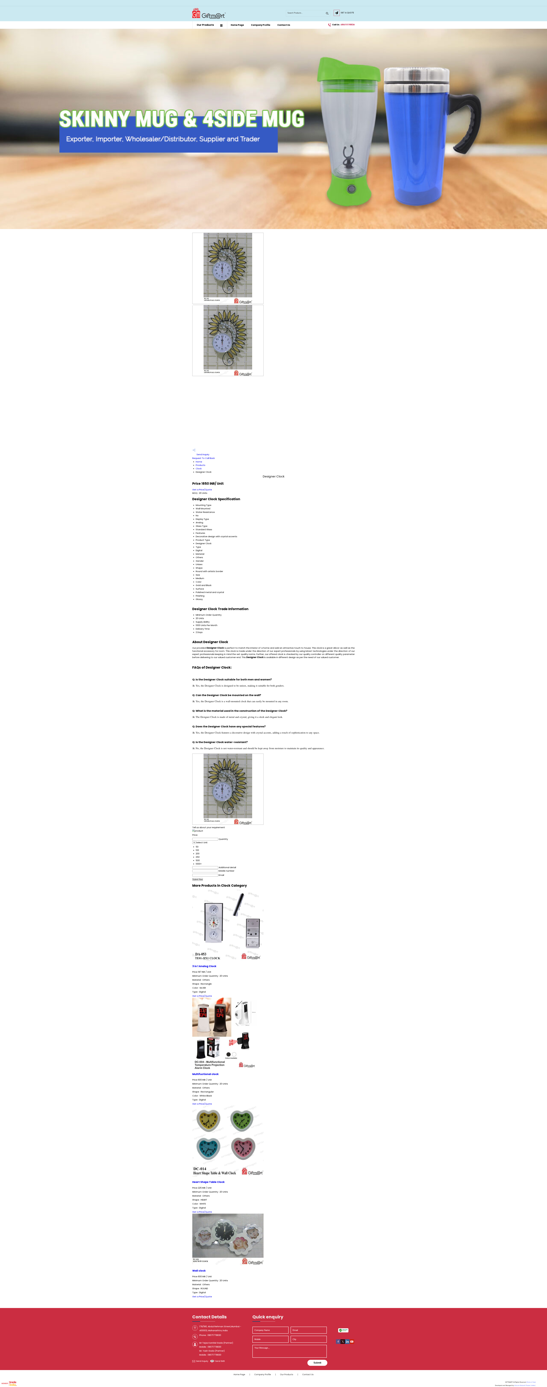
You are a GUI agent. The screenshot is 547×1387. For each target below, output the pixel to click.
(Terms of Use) (531, 1382)
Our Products (205, 25)
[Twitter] (342, 1343)
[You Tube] (352, 1343)
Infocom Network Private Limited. (525, 1385)
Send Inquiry (202, 454)
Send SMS (220, 1361)
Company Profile (260, 24)
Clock (199, 468)
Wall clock (199, 1270)
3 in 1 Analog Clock (204, 966)
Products (200, 465)
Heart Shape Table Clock (208, 1182)
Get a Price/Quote (202, 489)
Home (199, 461)
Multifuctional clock (205, 1074)
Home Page (237, 24)
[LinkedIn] (347, 1343)
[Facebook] (338, 1343)
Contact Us (283, 24)
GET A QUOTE (347, 12)
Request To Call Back (203, 458)
